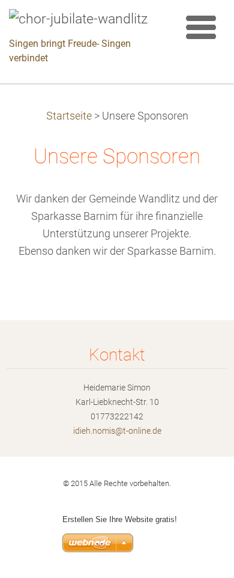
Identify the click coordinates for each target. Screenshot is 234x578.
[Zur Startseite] (85, 19)
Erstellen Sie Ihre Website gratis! (119, 519)
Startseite (69, 116)
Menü (201, 27)
